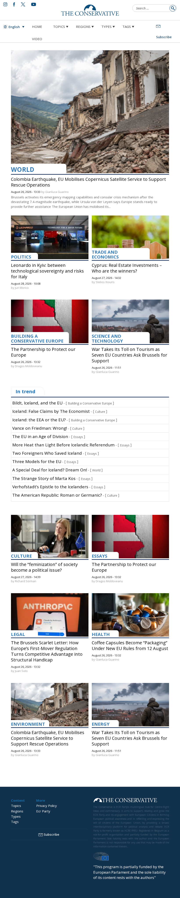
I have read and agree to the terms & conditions (92, 483)
